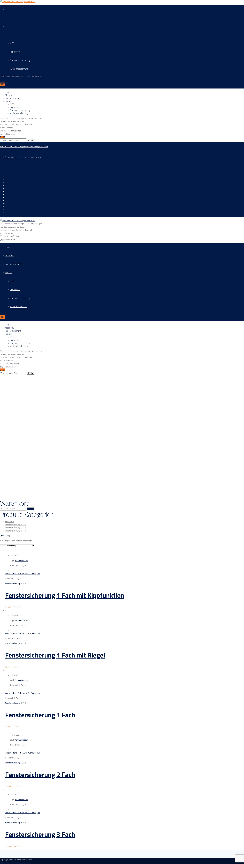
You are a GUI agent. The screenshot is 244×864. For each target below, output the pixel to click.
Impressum (15, 51)
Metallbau (9, 17)
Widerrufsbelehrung (19, 68)
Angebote (9, 521)
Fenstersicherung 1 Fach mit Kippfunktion (64, 595)
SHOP (2, 84)
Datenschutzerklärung (20, 60)
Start (2, 535)
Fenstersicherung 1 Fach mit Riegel (55, 655)
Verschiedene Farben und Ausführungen (22, 573)
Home (8, 9)
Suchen (30, 509)
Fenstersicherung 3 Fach (15, 530)
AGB (12, 43)
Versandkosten (21, 560)
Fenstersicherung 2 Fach (15, 527)
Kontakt (8, 34)
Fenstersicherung (13, 26)
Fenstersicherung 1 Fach (15, 524)
